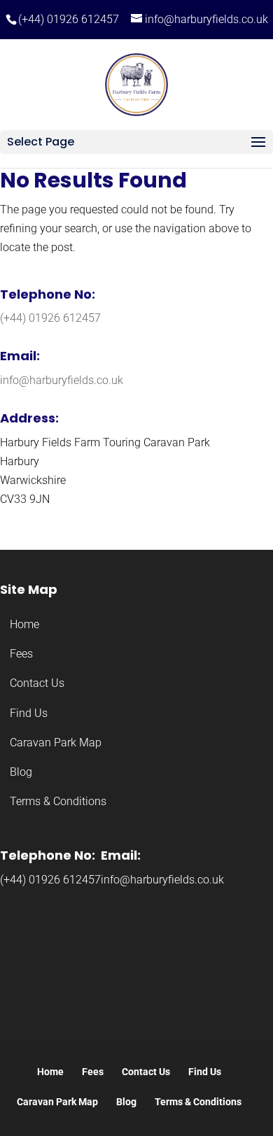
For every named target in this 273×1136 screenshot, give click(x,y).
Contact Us (37, 683)
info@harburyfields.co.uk (61, 380)
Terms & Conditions (58, 801)
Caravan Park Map (56, 742)
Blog (21, 772)
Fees (21, 653)
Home (24, 624)
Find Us (29, 713)
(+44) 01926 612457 (68, 19)
